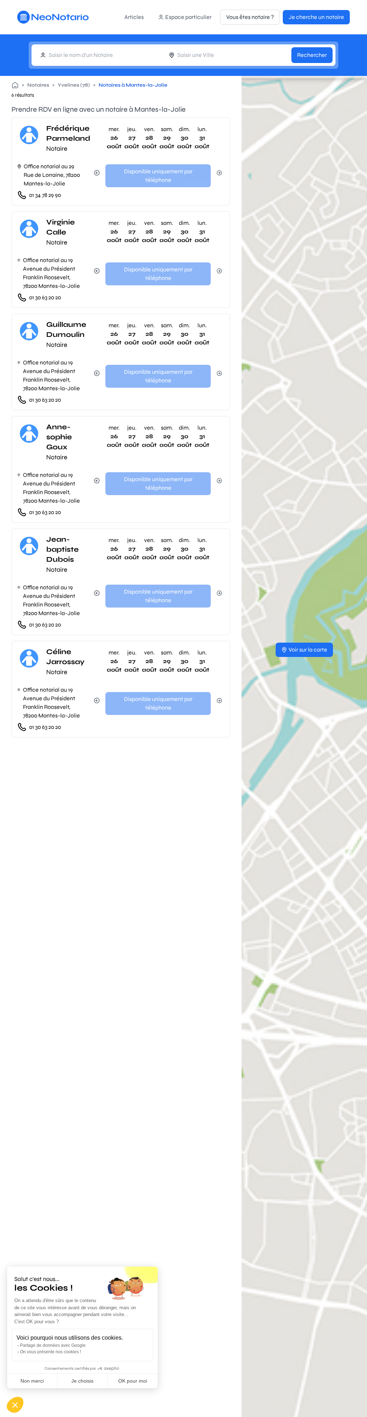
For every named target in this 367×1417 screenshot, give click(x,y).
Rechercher (312, 55)
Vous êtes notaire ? (250, 17)
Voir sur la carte (308, 649)
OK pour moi (132, 1381)
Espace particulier (188, 17)
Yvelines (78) (74, 85)
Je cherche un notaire (316, 17)
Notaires (38, 85)
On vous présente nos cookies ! (50, 1351)
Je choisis (82, 1381)
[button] (15, 1404)
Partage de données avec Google (53, 1345)
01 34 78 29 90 (45, 195)
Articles (134, 17)
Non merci (32, 1381)
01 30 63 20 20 (45, 297)
